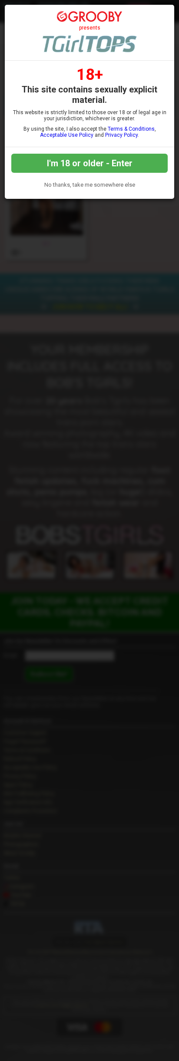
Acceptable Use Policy (66, 135)
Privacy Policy (121, 135)
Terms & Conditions (131, 129)
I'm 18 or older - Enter (90, 163)
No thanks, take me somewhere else (89, 184)
